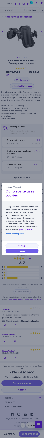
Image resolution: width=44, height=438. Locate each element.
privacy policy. (25, 229)
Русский (17, 187)
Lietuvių (9, 187)
